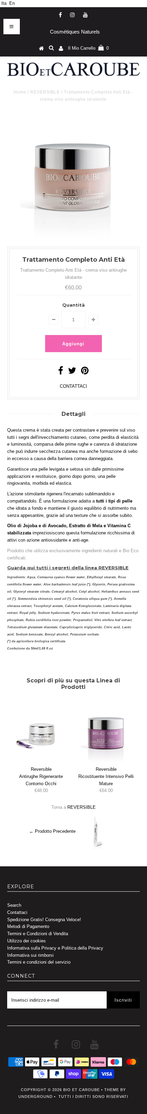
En (12, 3)
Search (14, 905)
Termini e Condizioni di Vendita (37, 933)
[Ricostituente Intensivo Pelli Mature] (106, 761)
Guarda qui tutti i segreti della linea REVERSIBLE (68, 567)
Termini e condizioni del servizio (38, 962)
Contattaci (17, 912)
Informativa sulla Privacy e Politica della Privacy (55, 948)
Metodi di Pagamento (28, 926)
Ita (3, 3)
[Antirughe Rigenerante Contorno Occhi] (41, 761)
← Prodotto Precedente (52, 831)
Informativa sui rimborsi (30, 955)
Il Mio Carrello (88, 48)
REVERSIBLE (45, 92)
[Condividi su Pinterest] (85, 372)
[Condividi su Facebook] (60, 372)
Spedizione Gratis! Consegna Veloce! (44, 919)
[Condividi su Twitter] (72, 372)
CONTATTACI (73, 386)
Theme (111, 1090)
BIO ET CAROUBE (81, 1090)
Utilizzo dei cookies (26, 940)
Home (20, 92)
